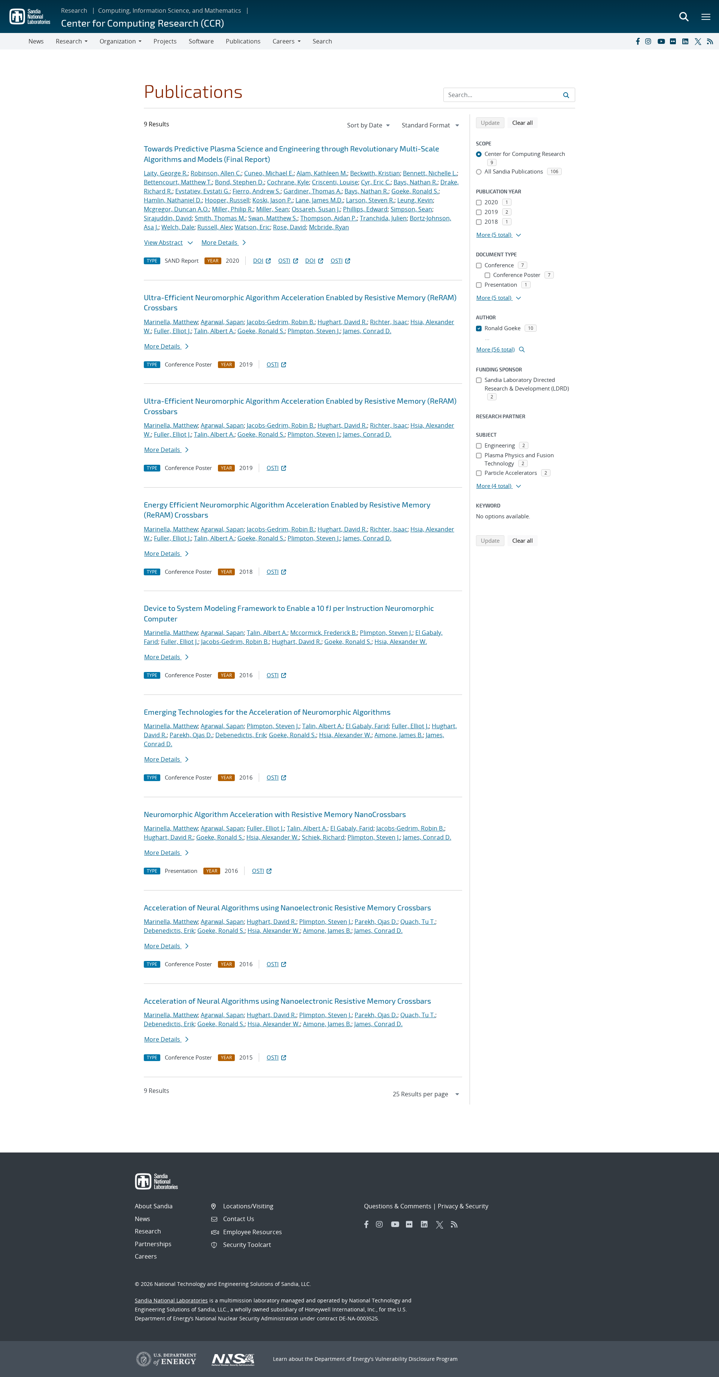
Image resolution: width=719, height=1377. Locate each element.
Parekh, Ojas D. (191, 735)
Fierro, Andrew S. (256, 191)
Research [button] (69, 41)
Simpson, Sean (411, 209)
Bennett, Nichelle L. (430, 173)
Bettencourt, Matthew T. (178, 182)
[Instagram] (649, 41)
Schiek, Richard (323, 837)
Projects (165, 41)
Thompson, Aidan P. (328, 218)
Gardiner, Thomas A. (312, 191)
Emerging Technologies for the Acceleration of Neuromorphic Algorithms (267, 711)
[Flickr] (674, 41)
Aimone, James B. (398, 735)
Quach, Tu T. (417, 922)
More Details (220, 242)
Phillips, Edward (365, 209)
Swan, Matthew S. (272, 218)
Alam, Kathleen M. (322, 173)
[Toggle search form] (684, 16)
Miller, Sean (272, 209)
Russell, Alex (214, 227)
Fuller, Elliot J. (172, 331)
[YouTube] (662, 41)
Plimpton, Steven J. (314, 331)
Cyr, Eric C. (376, 182)
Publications (243, 41)
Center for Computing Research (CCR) (142, 22)
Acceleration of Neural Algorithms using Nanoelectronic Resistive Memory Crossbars (287, 907)
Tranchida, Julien (383, 218)
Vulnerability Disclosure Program (416, 1358)
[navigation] (369, 125)
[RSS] (711, 41)
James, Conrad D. (367, 331)
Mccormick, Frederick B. (323, 633)
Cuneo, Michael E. (269, 173)
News (36, 41)
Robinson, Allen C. (216, 173)
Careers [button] (284, 41)
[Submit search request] (566, 95)
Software (201, 41)
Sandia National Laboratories (171, 1300)
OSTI (284, 260)
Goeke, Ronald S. (415, 191)
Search (322, 41)
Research (74, 10)
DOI (258, 260)
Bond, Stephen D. (239, 182)
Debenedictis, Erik (240, 735)
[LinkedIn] (686, 41)
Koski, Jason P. (272, 200)
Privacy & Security (463, 1206)
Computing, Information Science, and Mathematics (169, 10)
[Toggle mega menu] (706, 16)
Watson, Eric (252, 227)
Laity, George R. (166, 173)
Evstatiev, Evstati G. (202, 191)
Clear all (525, 122)
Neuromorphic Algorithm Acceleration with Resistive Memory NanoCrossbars (275, 814)
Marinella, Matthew (171, 322)
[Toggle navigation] (14, 41)
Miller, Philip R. (232, 209)
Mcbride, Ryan (329, 227)
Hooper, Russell (227, 200)
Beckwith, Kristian (375, 173)
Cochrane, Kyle (288, 182)
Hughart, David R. (342, 322)
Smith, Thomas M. (220, 218)
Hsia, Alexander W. (400, 642)
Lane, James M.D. (319, 200)
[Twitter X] (699, 41)
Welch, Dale (177, 227)
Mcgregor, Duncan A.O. (176, 209)
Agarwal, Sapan (222, 322)
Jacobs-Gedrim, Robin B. (281, 322)
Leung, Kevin (415, 200)
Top (696, 1368)
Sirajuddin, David (168, 218)
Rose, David (289, 227)
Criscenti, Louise (335, 182)
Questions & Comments (397, 1206)
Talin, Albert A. (214, 331)
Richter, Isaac (388, 322)
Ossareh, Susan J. (316, 209)
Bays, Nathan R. (415, 182)
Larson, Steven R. (370, 200)
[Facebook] (637, 41)
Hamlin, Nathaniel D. (173, 200)
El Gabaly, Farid (367, 726)
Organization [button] (118, 41)
